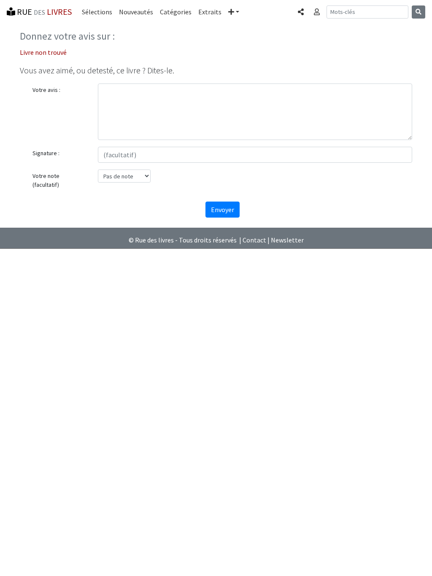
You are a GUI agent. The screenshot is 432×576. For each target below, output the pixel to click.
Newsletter (287, 240)
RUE (43, 11)
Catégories (176, 12)
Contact (254, 240)
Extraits (209, 12)
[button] (234, 11)
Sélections (97, 12)
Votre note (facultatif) (45, 180)
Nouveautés (136, 12)
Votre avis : (46, 90)
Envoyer (222, 209)
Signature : (45, 153)
